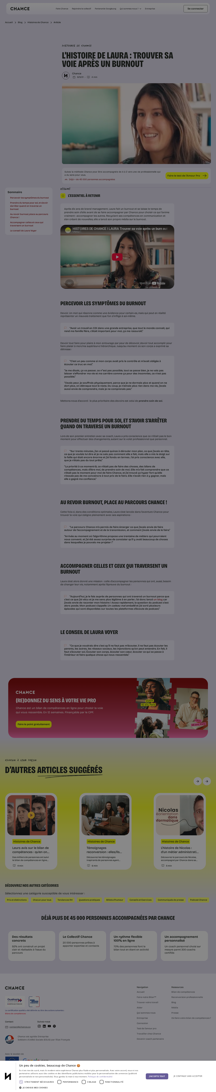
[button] (80, 1088)
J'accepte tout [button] (157, 1076)
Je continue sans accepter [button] (188, 1076)
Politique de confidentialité (100, 1076)
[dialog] (108, 1076)
